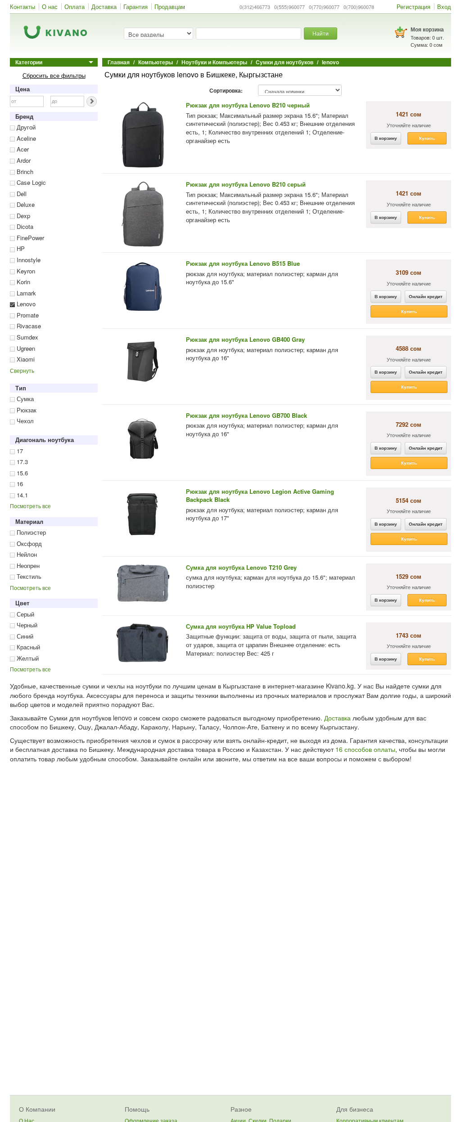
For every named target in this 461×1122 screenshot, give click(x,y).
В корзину (386, 138)
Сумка (24, 398)
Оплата (74, 6)
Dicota (24, 226)
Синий (24, 636)
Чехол (24, 420)
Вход (444, 6)
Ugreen (25, 348)
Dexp (22, 215)
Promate (27, 315)
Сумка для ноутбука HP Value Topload (241, 626)
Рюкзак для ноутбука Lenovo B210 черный (248, 105)
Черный (26, 625)
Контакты (22, 6)
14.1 (21, 495)
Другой (25, 127)
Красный (27, 647)
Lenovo (25, 303)
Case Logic (30, 182)
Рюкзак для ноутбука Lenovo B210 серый (246, 184)
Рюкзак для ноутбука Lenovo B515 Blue (243, 263)
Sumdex (26, 337)
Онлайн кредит (426, 296)
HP (20, 248)
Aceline (25, 138)
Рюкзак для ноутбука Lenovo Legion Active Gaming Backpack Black (260, 495)
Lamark (25, 293)
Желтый (27, 658)
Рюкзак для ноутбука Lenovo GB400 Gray (245, 339)
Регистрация (413, 6)
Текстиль (28, 576)
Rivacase (28, 326)
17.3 (21, 461)
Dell (21, 193)
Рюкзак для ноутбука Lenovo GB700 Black (246, 415)
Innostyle (28, 259)
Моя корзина (427, 29)
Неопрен (27, 565)
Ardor (23, 160)
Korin (22, 281)
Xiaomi (25, 359)
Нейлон (26, 554)
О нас (50, 6)
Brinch (24, 171)
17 (19, 451)
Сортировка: (226, 90)
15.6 (21, 473)
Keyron (25, 271)
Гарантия (135, 6)
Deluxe (25, 204)
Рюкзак (25, 410)
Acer (22, 149)
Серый (24, 614)
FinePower (29, 237)
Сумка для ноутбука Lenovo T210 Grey (241, 567)
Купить (427, 138)
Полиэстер (30, 532)
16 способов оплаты (365, 749)
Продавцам (169, 6)
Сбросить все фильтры (54, 75)
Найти (320, 33)
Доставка (104, 6)
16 (19, 483)
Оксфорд (28, 543)
